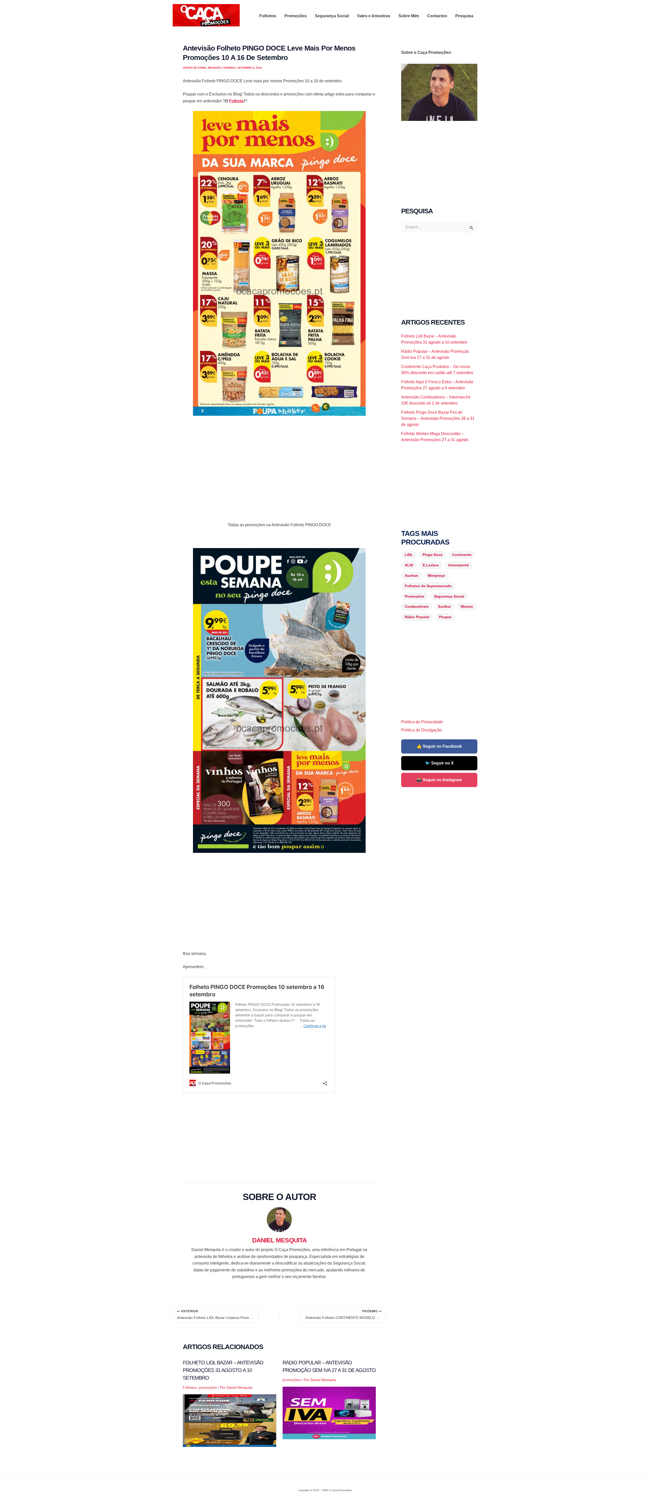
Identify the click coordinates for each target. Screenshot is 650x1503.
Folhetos (267, 16)
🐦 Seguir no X (439, 763)
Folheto (236, 101)
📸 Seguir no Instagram (439, 780)
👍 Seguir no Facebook (439, 746)
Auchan (411, 575)
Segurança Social (332, 16)
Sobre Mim (408, 16)
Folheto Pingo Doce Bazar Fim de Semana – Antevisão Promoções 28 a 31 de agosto (438, 418)
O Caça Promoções (178, 27)
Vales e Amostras (373, 16)
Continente (462, 555)
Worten (467, 606)
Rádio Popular (417, 617)
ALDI (409, 565)
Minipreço (436, 575)
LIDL (409, 555)
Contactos (437, 16)
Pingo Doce (432, 555)
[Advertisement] (279, 457)
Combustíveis (417, 606)
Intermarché (458, 565)
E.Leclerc (431, 565)
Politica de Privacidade (422, 722)
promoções (208, 1387)
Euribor (444, 606)
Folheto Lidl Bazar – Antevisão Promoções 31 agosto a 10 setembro (223, 1370)
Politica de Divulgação (421, 730)
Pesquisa (464, 16)
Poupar (445, 617)
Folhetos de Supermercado (428, 586)
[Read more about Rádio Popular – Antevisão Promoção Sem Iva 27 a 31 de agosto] (329, 1413)
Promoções (295, 16)
